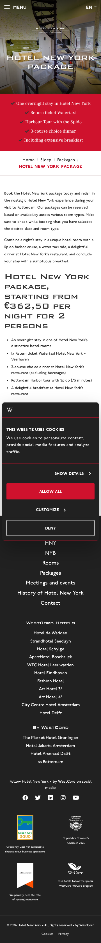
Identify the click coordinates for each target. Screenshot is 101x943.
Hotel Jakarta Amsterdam (50, 745)
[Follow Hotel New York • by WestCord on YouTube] (75, 797)
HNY (50, 543)
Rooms (50, 563)
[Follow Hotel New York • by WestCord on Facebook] (25, 797)
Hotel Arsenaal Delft (50, 753)
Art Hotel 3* (50, 688)
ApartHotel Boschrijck (50, 656)
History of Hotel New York (50, 593)
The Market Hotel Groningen (50, 737)
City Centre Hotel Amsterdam (51, 704)
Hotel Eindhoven (50, 672)
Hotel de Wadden (50, 632)
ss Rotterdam (50, 761)
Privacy (63, 934)
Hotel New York (29, 925)
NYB (50, 553)
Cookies (47, 934)
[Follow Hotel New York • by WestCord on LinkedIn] (50, 797)
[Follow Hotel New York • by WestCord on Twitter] (38, 797)
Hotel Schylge (50, 648)
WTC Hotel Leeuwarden (50, 664)
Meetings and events (50, 582)
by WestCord (85, 925)
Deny (50, 527)
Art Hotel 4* (50, 696)
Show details (69, 473)
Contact (50, 603)
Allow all (50, 491)
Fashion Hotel (50, 680)
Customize (47, 509)
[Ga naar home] (50, 31)
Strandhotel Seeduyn (50, 641)
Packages (50, 573)
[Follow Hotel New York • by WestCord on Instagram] (63, 797)
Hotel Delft (51, 712)
